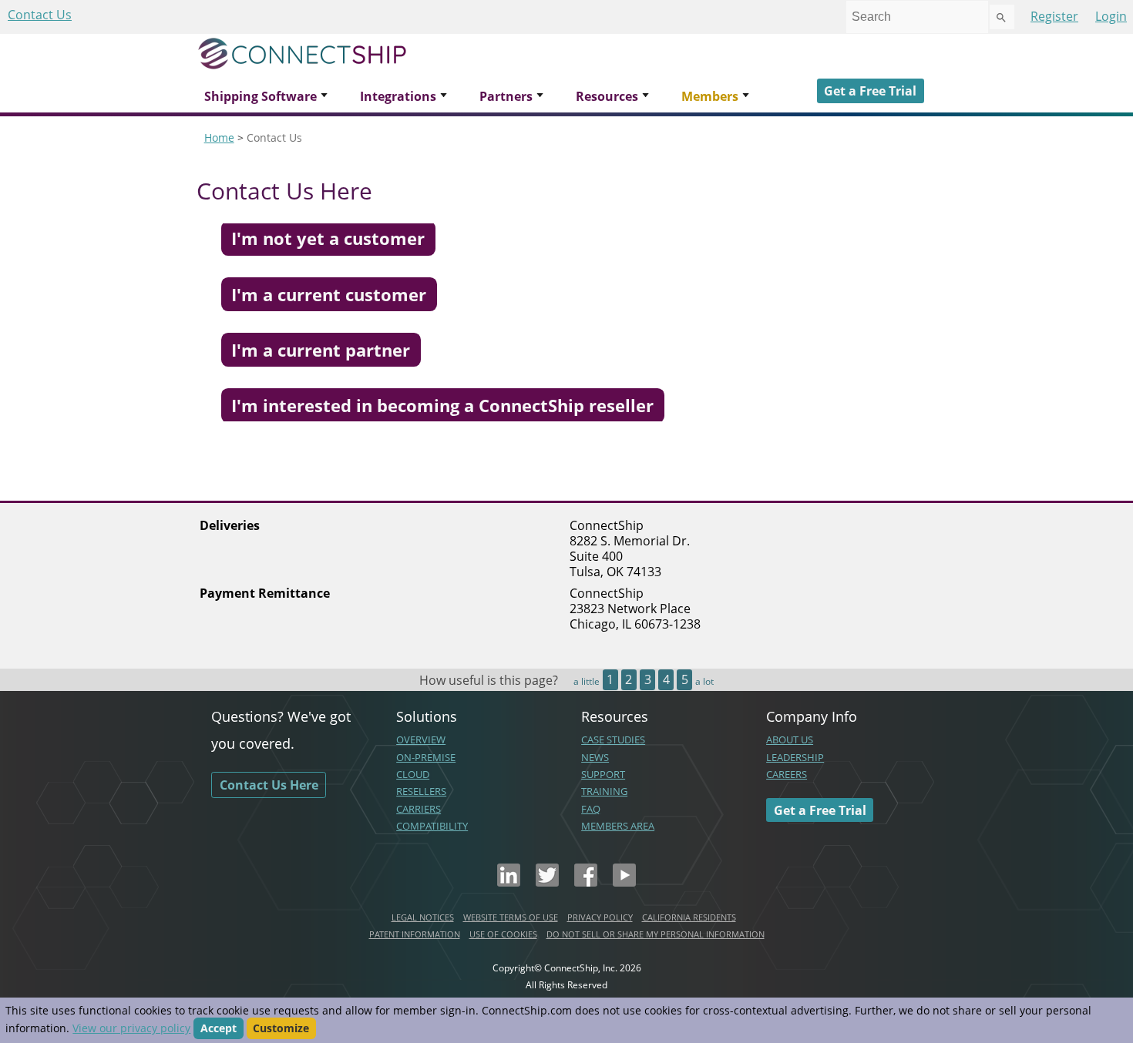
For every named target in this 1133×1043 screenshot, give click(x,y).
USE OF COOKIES (503, 934)
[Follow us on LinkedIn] (508, 882)
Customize (281, 1028)
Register (1054, 16)
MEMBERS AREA (617, 826)
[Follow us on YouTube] (624, 882)
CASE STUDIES (613, 739)
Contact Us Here (269, 784)
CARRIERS (418, 809)
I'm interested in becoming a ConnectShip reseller (442, 406)
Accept (218, 1028)
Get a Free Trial (870, 90)
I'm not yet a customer (328, 238)
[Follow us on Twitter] (547, 882)
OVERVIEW (420, 739)
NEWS (595, 757)
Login (1111, 16)
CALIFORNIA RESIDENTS (689, 917)
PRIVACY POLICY (600, 917)
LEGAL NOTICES (423, 917)
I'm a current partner (320, 350)
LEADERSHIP (795, 757)
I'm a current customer (328, 294)
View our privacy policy (131, 1028)
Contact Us (40, 14)
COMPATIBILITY (432, 826)
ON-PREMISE (426, 757)
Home (219, 137)
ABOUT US (789, 739)
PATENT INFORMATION (414, 934)
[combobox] (917, 17)
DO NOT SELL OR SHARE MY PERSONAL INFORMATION (655, 934)
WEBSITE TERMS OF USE (510, 917)
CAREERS (786, 774)
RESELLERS (421, 791)
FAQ (590, 809)
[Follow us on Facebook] (585, 882)
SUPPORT (603, 774)
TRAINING (604, 791)
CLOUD (412, 774)
